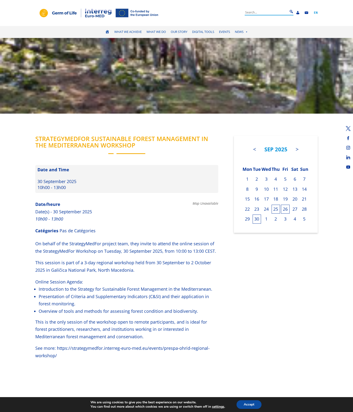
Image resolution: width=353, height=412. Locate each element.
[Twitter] (348, 128)
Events (224, 32)
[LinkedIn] (348, 157)
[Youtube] (348, 167)
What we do (156, 32)
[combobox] (266, 12)
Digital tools (203, 32)
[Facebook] (348, 138)
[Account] (297, 13)
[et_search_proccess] (291, 12)
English (316, 12)
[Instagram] (348, 148)
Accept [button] (249, 404)
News (239, 32)
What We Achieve (128, 32)
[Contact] (306, 13)
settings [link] (218, 406)
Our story (179, 32)
